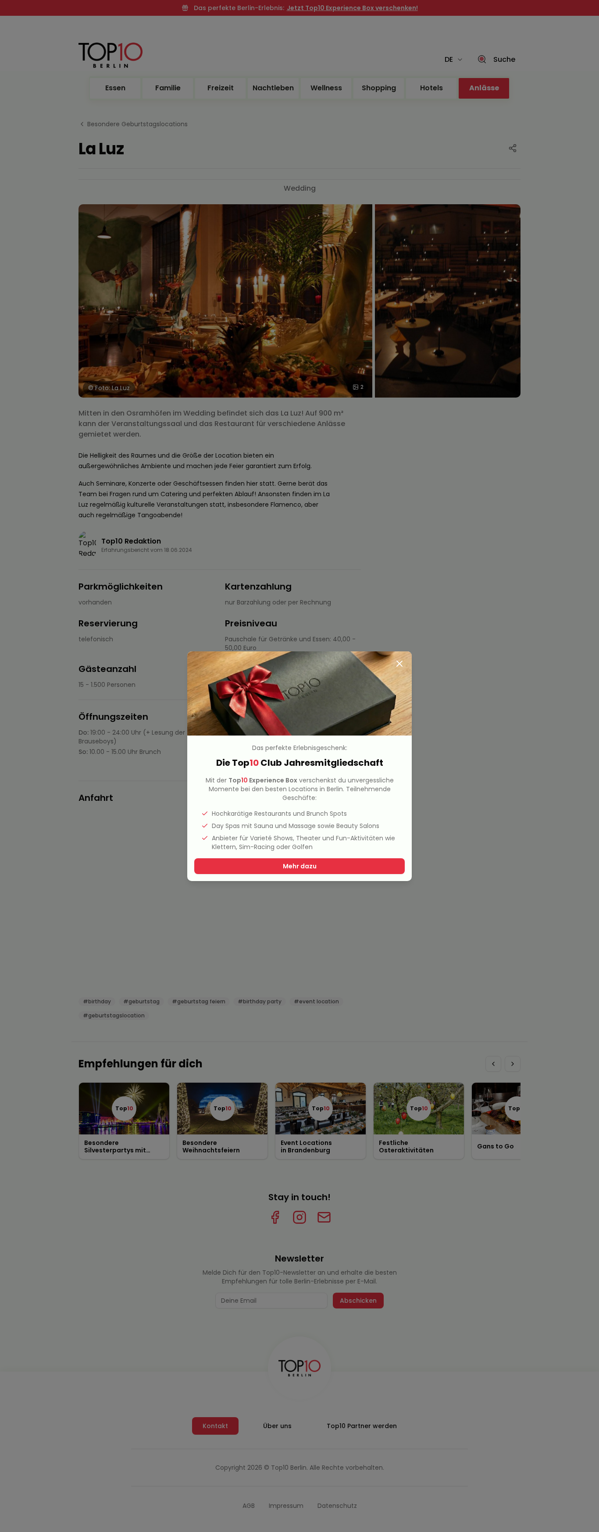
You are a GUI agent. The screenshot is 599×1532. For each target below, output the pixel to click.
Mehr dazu (300, 866)
